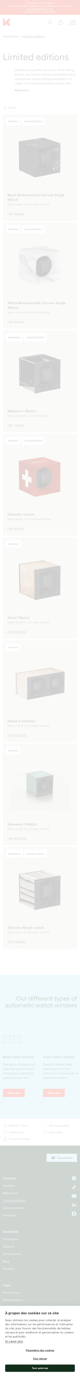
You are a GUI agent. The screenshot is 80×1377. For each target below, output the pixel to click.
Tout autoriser (40, 1368)
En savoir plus (14, 1341)
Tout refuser (40, 1358)
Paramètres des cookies (40, 1350)
